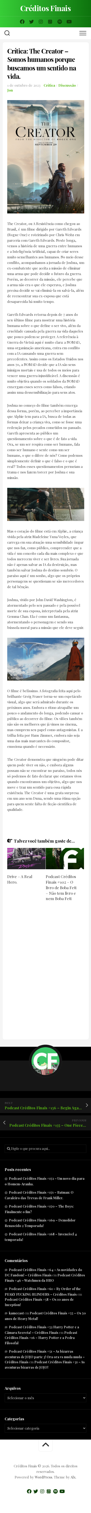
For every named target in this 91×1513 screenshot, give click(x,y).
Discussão (67, 85)
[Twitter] (31, 21)
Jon (10, 90)
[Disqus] (45, 971)
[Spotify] (59, 21)
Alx (73, 1477)
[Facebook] (22, 21)
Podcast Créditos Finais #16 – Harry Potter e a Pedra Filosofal (41, 1337)
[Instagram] (41, 21)
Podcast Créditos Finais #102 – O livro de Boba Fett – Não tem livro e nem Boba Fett (61, 887)
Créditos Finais (45, 8)
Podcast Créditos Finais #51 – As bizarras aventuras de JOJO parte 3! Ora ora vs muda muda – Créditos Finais (45, 1356)
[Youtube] (69, 21)
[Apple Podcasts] (50, 21)
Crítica (49, 85)
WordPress (43, 1477)
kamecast (16, 1313)
